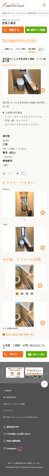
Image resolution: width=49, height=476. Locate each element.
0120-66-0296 (13, 354)
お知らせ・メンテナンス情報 (14, 404)
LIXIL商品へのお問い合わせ (19, 434)
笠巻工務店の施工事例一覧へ (20, 334)
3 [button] (27, 293)
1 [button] (17, 293)
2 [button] (22, 293)
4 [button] (31, 293)
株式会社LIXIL (13, 427)
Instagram (11, 448)
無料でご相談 (38, 30)
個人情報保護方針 (9, 397)
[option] (24, 277)
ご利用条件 (7, 391)
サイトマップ (8, 410)
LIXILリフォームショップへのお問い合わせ (22, 417)
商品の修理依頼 (13, 441)
